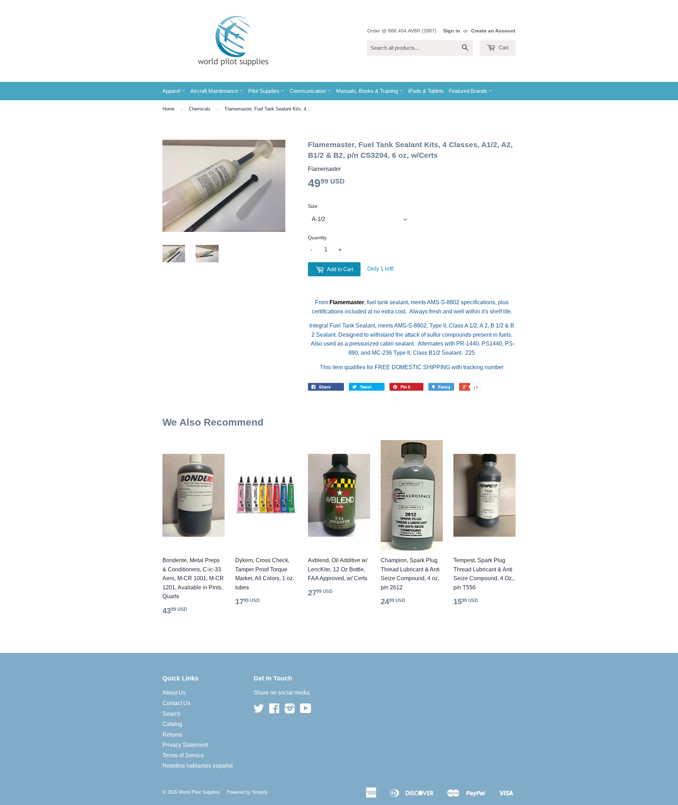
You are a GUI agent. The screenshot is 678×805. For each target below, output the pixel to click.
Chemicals (199, 109)
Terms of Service (183, 755)
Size (312, 206)
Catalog (172, 724)
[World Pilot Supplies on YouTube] (305, 711)
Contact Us (176, 703)
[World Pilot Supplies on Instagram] (290, 711)
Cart (503, 47)
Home (168, 109)
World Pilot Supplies (199, 792)
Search (171, 714)
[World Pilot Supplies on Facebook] (274, 711)
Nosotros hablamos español (197, 766)
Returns (172, 735)
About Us (174, 693)
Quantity (317, 237)
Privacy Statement (185, 745)
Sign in (451, 31)
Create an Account (493, 31)
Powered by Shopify (247, 792)
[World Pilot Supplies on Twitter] (259, 711)
